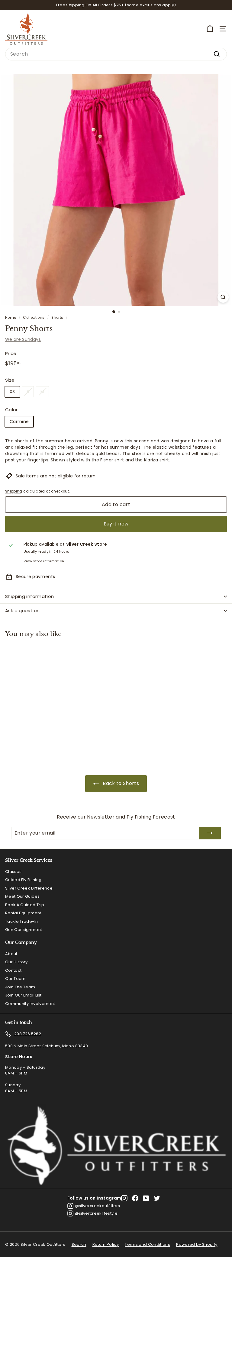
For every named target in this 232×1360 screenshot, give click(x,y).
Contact (13, 970)
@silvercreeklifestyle (96, 1213)
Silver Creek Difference (29, 888)
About (11, 954)
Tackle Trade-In (21, 921)
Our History (16, 962)
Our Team (15, 978)
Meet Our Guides (22, 896)
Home (10, 317)
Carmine (19, 421)
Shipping (13, 491)
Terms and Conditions (147, 1244)
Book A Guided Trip (24, 905)
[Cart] (210, 29)
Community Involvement (30, 1003)
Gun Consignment (23, 929)
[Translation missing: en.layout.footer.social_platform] (124, 1198)
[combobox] (116, 54)
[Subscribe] (210, 833)
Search (79, 1244)
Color (11, 409)
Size (9, 380)
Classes (13, 871)
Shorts (57, 317)
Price (11, 353)
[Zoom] (223, 297)
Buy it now (116, 523)
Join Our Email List (23, 995)
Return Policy (105, 1244)
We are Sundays (23, 339)
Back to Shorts (121, 783)
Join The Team (20, 987)
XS (12, 392)
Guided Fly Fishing (23, 880)
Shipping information (29, 596)
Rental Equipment (23, 913)
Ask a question (22, 610)
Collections (33, 317)
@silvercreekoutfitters (97, 1206)
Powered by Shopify (196, 1244)
